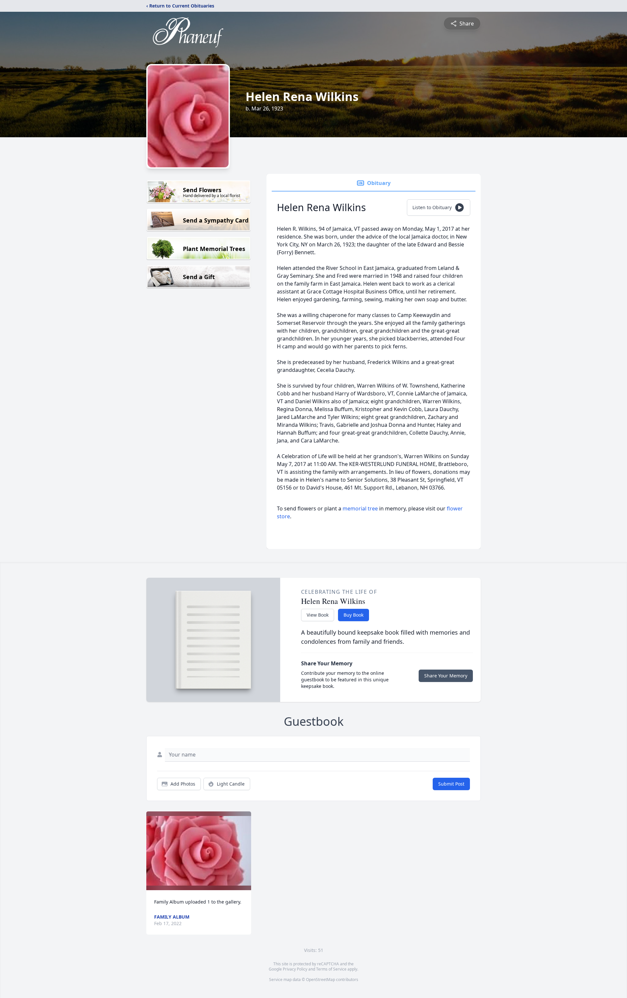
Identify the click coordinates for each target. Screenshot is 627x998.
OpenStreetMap (320, 979)
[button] (198, 850)
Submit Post (451, 784)
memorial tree (360, 508)
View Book (318, 615)
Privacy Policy (295, 969)
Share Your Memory (445, 676)
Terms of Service (331, 969)
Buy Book (353, 615)
